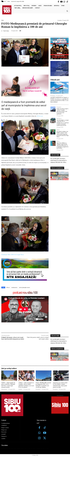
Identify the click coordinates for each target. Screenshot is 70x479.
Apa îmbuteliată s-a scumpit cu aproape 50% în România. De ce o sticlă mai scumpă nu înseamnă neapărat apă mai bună (63, 123)
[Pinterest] (32, 33)
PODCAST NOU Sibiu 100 (25, 292)
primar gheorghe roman (24, 287)
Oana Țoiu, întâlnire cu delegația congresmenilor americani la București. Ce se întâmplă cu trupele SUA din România (62, 145)
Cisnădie (20, 389)
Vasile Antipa (6, 30)
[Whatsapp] (64, 1)
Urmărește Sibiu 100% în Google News (12, 254)
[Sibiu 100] (6, 9)
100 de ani (40, 116)
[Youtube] (61, 1)
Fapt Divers (59, 118)
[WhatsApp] (36, 33)
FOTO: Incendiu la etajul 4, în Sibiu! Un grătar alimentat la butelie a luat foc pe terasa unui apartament (62, 111)
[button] (67, 11)
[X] (28, 33)
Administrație (4, 389)
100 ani (8, 287)
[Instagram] (39, 438)
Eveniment (52, 95)
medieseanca (14, 287)
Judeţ (2, 20)
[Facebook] (58, 1)
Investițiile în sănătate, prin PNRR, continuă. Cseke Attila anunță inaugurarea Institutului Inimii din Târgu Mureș (63, 134)
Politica (58, 129)
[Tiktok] (67, 1)
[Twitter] (44, 438)
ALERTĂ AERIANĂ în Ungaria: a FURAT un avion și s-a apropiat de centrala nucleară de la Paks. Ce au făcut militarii (59, 100)
